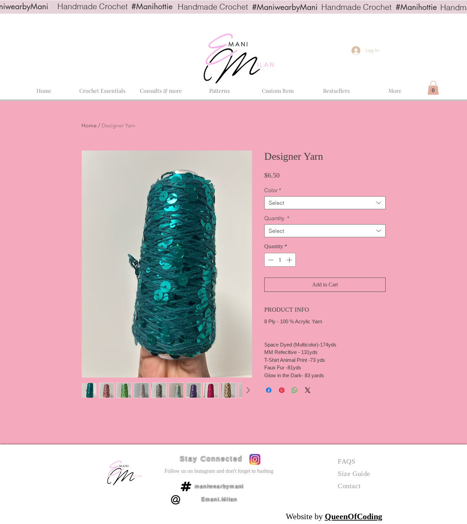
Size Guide (354, 473)
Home (89, 125)
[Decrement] (270, 259)
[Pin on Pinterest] (282, 390)
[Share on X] (308, 390)
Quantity (276, 218)
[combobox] (325, 202)
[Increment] (290, 259)
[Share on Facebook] (269, 390)
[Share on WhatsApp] (295, 390)
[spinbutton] (280, 259)
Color (272, 190)
